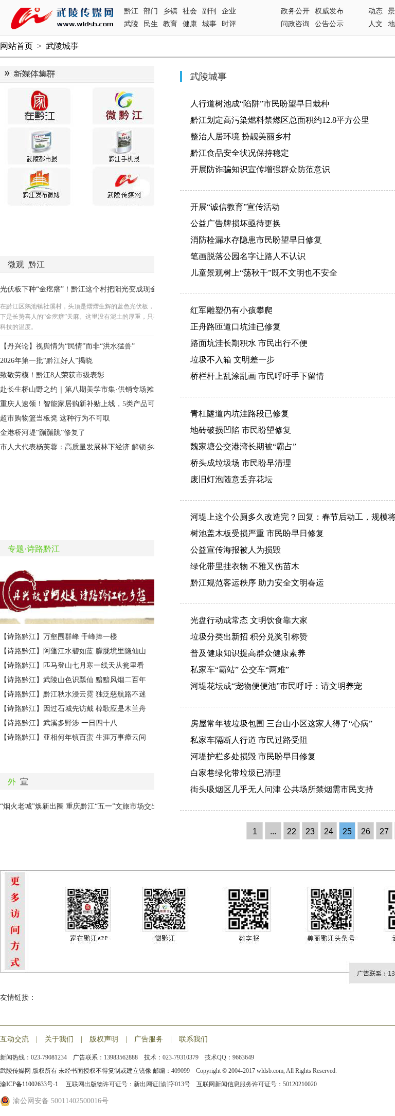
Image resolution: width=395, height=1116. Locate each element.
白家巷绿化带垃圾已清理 (235, 773)
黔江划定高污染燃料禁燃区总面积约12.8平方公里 (279, 120)
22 (291, 831)
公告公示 (329, 24)
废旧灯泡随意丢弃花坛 (231, 479)
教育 (170, 24)
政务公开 (295, 11)
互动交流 (14, 1039)
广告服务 (148, 1039)
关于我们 (59, 1039)
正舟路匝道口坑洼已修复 (235, 326)
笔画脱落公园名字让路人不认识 (248, 256)
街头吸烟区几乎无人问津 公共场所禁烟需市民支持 (281, 789)
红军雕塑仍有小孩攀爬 (231, 310)
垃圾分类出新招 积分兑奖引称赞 (249, 636)
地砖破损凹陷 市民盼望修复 (240, 430)
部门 (150, 11)
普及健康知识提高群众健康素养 (248, 653)
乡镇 (170, 11)
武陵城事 (62, 46)
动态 (375, 11)
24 (328, 831)
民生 (150, 24)
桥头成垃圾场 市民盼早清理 (240, 463)
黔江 (131, 11)
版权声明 (103, 1039)
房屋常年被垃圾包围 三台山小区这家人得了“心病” (281, 723)
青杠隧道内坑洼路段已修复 (239, 413)
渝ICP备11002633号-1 (30, 1084)
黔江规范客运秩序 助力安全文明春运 (257, 582)
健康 (190, 24)
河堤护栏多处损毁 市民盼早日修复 (253, 756)
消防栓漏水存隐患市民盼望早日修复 (256, 239)
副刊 (209, 11)
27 (384, 831)
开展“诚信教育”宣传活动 (235, 207)
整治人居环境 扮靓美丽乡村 (240, 136)
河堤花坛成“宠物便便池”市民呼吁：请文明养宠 (276, 686)
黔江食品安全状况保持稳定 (239, 153)
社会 (190, 11)
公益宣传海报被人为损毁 (235, 549)
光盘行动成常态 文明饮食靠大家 (249, 620)
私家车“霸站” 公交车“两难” (239, 669)
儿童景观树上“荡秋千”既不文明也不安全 (263, 272)
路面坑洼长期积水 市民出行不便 (249, 343)
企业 (229, 11)
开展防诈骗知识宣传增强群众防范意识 (260, 169)
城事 (209, 24)
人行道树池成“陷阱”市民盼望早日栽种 (259, 103)
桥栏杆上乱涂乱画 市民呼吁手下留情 (257, 376)
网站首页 (16, 46)
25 (347, 831)
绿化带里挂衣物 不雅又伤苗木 (244, 566)
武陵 (131, 24)
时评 (229, 24)
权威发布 (329, 11)
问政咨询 (295, 24)
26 (365, 831)
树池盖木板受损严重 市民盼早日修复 (257, 533)
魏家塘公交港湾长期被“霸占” (243, 446)
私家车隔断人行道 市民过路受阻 (249, 740)
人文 (375, 24)
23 (310, 831)
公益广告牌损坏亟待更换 (235, 223)
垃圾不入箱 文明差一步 (232, 359)
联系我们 (193, 1039)
